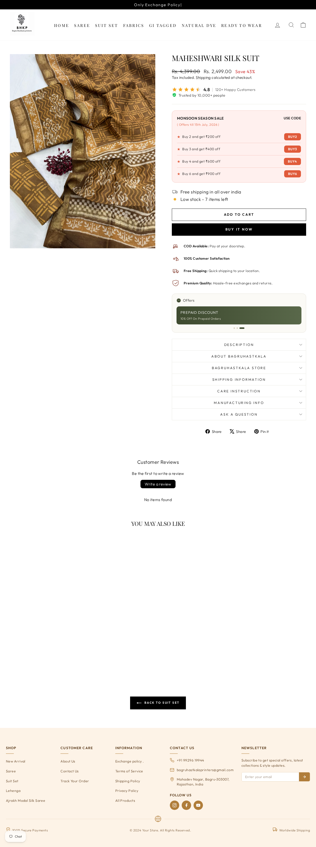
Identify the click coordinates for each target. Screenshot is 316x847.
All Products (125, 800)
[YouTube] (198, 805)
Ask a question (238, 414)
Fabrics (133, 25)
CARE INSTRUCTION (239, 391)
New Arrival (15, 761)
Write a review (158, 484)
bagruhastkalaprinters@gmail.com (205, 770)
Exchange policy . (129, 761)
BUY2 (292, 137)
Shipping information (239, 379)
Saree (82, 25)
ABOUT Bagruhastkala (239, 356)
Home (61, 25)
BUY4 (292, 161)
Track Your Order (74, 781)
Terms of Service (129, 771)
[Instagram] (174, 805)
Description (239, 344)
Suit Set (106, 25)
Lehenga (13, 790)
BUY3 (292, 149)
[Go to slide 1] (234, 328)
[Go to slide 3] (241, 328)
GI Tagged (163, 25)
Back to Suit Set (161, 702)
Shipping (203, 77)
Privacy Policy (126, 790)
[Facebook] (186, 805)
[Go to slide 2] (237, 328)
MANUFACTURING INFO (239, 403)
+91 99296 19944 (190, 760)
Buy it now (239, 229)
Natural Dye (199, 25)
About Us (67, 761)
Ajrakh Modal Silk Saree (25, 800)
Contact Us (69, 771)
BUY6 (292, 174)
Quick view (45, 638)
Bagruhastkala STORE (239, 368)
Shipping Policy (127, 781)
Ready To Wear (241, 25)
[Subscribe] (304, 776)
